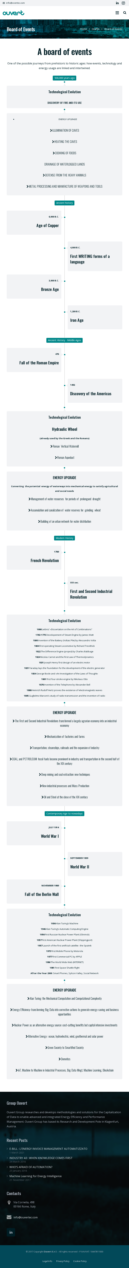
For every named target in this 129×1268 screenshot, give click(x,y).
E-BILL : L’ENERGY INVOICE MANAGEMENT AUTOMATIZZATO (48, 1149)
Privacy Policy (62, 1261)
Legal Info (47, 1261)
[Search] (124, 13)
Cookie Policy (80, 1261)
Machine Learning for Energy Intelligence (35, 1176)
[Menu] (117, 13)
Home (83, 29)
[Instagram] (123, 3)
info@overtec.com (15, 2)
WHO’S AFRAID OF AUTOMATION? (30, 1167)
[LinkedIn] (117, 3)
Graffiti (95, 29)
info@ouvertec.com (25, 1217)
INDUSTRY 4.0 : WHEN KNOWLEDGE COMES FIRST (41, 1158)
